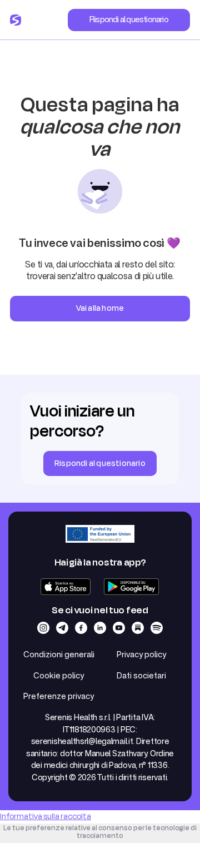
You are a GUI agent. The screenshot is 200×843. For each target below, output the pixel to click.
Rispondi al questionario (128, 19)
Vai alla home (100, 308)
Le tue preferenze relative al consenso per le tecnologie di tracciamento (100, 832)
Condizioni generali (58, 654)
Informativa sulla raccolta (45, 816)
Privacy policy (141, 654)
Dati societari (141, 675)
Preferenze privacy (58, 696)
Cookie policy (58, 675)
